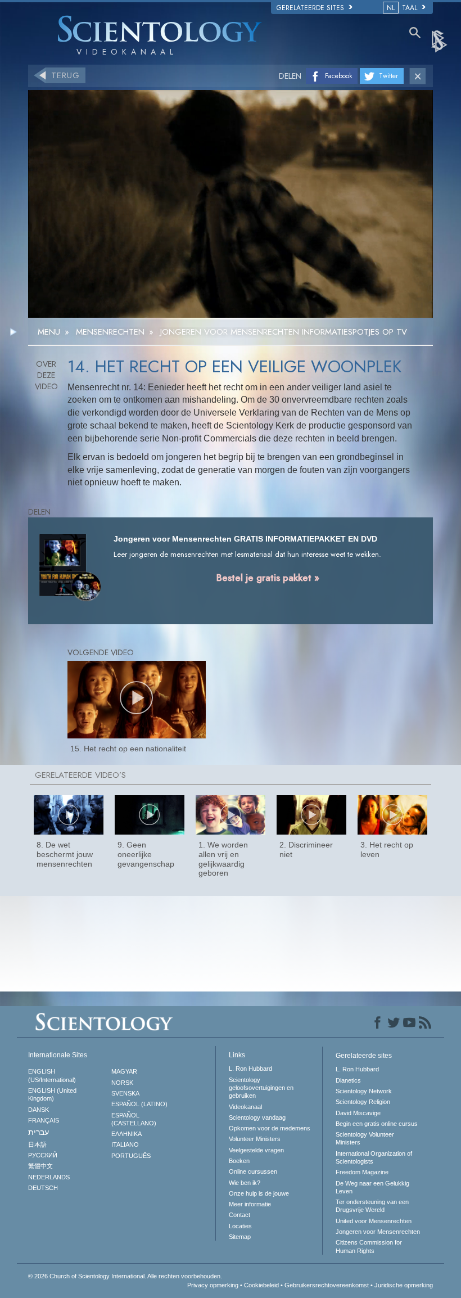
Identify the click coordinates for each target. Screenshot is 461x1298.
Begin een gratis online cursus (377, 1123)
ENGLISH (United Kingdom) (52, 1094)
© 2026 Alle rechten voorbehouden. (125, 1276)
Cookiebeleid (261, 1285)
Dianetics (348, 1080)
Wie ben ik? (244, 1182)
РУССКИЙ (42, 1155)
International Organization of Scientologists (374, 1157)
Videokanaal (245, 1106)
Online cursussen (253, 1171)
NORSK (122, 1082)
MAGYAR (124, 1071)
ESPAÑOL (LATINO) (139, 1104)
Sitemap (240, 1236)
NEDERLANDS (49, 1177)
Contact (239, 1214)
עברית (38, 1132)
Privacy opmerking (212, 1285)
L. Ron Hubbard (250, 1068)
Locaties (240, 1226)
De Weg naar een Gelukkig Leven (372, 1187)
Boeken (239, 1160)
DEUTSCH (43, 1187)
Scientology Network (364, 1091)
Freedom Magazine (362, 1172)
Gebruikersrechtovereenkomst (326, 1285)
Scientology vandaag (257, 1117)
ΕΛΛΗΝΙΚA (126, 1133)
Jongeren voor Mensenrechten (378, 1231)
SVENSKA (125, 1093)
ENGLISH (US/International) (52, 1075)
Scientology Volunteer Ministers (365, 1138)
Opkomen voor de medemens (269, 1128)
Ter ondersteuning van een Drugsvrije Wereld (372, 1205)
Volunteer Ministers (255, 1138)
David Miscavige (358, 1113)
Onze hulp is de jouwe (259, 1193)
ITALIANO (125, 1144)
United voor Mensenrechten (374, 1221)
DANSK (38, 1109)
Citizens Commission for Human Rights (369, 1246)
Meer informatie (250, 1204)
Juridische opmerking (403, 1285)
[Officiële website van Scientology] (440, 40)
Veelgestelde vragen (256, 1150)
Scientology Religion (363, 1101)
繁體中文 (40, 1165)
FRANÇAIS (43, 1120)
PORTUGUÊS (131, 1155)
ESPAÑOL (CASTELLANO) (133, 1119)
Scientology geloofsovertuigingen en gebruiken (261, 1087)
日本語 (37, 1144)
